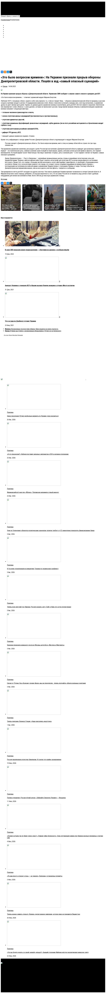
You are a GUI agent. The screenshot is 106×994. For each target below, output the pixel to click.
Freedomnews (5, 20)
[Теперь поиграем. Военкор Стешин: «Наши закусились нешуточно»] (34, 714)
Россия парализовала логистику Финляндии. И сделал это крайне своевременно (34, 760)
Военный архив (10, 7)
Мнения (7, 10)
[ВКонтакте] (2, 72)
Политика (8, 3)
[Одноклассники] (5, 72)
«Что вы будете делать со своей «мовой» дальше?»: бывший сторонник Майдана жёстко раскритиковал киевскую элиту (48, 952)
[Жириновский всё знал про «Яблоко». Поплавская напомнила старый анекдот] (34, 485)
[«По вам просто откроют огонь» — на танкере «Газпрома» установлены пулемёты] (34, 869)
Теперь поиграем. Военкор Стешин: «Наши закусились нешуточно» (29, 721)
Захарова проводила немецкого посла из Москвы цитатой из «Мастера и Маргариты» (35, 645)
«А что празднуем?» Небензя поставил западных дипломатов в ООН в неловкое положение (38, 454)
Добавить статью (11, 12)
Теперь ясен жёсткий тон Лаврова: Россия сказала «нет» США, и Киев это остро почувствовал (39, 607)
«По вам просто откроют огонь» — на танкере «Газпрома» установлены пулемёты (34, 876)
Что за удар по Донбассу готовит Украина (20, 321)
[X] (11, 72)
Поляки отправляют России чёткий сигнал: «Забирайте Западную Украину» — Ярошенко (36, 798)
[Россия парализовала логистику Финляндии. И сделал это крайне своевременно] (34, 752)
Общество (8, 8)
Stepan (5, 86)
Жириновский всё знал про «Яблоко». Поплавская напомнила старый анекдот (33, 492)
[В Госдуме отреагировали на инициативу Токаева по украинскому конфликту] (34, 561)
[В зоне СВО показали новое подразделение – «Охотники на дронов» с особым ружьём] (32, 246)
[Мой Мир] (8, 72)
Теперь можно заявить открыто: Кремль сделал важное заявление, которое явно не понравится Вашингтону (43, 914)
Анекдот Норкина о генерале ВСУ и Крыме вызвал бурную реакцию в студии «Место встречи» (40, 285)
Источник (4, 179)
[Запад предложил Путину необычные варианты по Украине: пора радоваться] (34, 409)
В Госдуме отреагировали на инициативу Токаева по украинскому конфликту (32, 569)
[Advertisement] (53, 54)
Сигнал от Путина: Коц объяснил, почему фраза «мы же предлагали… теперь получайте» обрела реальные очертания (46, 683)
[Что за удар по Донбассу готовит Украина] (32, 317)
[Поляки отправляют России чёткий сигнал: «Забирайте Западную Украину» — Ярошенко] (34, 790)
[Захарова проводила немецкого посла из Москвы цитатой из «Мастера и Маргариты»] (34, 638)
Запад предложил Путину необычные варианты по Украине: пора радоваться (32, 416)
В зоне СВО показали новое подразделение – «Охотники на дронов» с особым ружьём (37, 250)
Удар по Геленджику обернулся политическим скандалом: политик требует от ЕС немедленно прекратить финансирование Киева (50, 531)
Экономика (8, 5)
